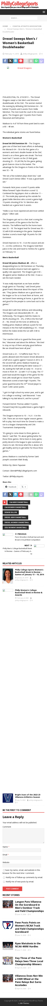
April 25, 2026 (21, 989)
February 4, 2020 (23, 598)
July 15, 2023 (21, 800)
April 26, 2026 (21, 968)
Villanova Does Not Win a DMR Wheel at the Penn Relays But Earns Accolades (29, 980)
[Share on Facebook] (5, 61)
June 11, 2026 (21, 950)
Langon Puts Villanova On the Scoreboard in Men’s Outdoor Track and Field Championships (29, 906)
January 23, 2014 (22, 578)
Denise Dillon (11, 512)
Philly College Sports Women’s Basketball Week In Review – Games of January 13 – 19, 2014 (29, 572)
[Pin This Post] (20, 61)
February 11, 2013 (12, 54)
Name (5, 847)
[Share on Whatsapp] (36, 61)
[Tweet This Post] (10, 61)
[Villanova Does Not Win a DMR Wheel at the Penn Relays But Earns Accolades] (8, 978)
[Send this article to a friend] (26, 61)
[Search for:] (24, 18)
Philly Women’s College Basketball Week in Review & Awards (28, 592)
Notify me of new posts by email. (20, 881)
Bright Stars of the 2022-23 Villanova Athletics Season (27, 795)
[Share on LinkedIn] (15, 61)
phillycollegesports (30, 54)
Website (6, 862)
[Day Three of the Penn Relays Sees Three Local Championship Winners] (8, 960)
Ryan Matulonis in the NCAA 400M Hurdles (28, 945)
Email (5, 854)
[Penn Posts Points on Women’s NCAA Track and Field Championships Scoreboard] (8, 925)
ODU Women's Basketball (16, 527)
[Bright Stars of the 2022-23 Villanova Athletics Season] (8, 798)
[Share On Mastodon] (41, 61)
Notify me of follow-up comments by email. (24, 877)
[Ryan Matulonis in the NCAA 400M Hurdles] (8, 946)
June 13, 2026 (21, 914)
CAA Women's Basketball (15, 507)
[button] (43, 12)
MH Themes (24, 1003)
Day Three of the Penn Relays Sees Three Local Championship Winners (29, 961)
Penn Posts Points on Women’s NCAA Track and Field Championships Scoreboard (29, 927)
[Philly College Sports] (19, 7)
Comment (7, 827)
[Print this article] (31, 61)
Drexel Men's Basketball (15, 517)
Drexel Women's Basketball (17, 522)
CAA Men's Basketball (18, 502)
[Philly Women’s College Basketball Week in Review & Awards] (8, 688)
